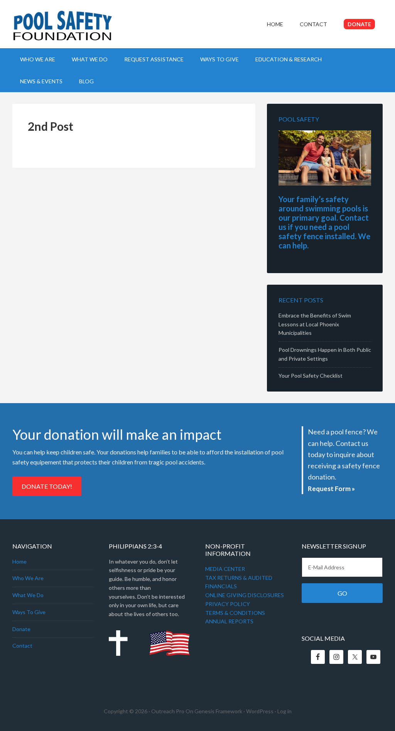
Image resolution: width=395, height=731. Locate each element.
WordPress (259, 711)
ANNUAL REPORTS (229, 621)
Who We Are (28, 578)
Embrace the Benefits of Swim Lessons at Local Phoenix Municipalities (315, 324)
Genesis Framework (218, 711)
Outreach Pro (167, 711)
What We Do (28, 595)
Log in (284, 711)
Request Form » (331, 489)
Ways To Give (29, 612)
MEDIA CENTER (225, 569)
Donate (21, 629)
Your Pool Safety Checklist (311, 375)
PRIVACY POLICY (227, 604)
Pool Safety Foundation (77, 29)
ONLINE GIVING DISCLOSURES (244, 595)
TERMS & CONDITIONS (235, 612)
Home (19, 561)
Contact (22, 645)
